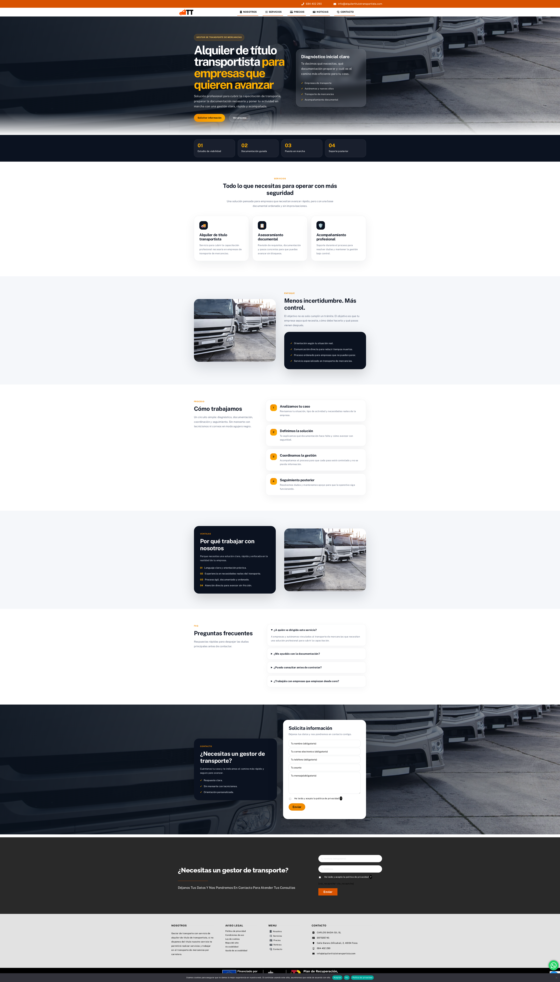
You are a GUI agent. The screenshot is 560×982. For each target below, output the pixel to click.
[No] (556, 977)
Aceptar (337, 977)
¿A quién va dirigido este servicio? (295, 629)
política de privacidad (327, 798)
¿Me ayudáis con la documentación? (297, 653)
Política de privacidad (362, 977)
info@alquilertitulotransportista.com (336, 953)
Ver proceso (240, 117)
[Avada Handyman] (186, 9)
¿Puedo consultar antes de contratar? (298, 667)
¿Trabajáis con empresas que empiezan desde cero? (306, 681)
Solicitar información (209, 117)
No (346, 977)
